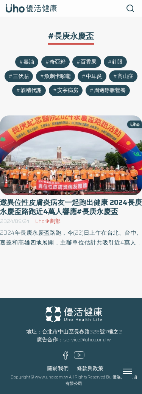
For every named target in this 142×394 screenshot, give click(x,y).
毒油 (28, 62)
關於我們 (58, 368)
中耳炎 (94, 76)
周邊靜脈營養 (110, 90)
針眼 (117, 62)
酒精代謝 (31, 90)
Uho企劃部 (48, 221)
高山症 (125, 76)
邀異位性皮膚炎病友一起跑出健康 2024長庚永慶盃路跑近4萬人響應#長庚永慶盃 (71, 206)
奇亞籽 (58, 62)
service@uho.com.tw (87, 340)
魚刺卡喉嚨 (57, 76)
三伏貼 (21, 76)
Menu (135, 371)
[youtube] (79, 357)
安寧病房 (67, 90)
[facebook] (65, 358)
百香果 (89, 62)
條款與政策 (90, 368)
